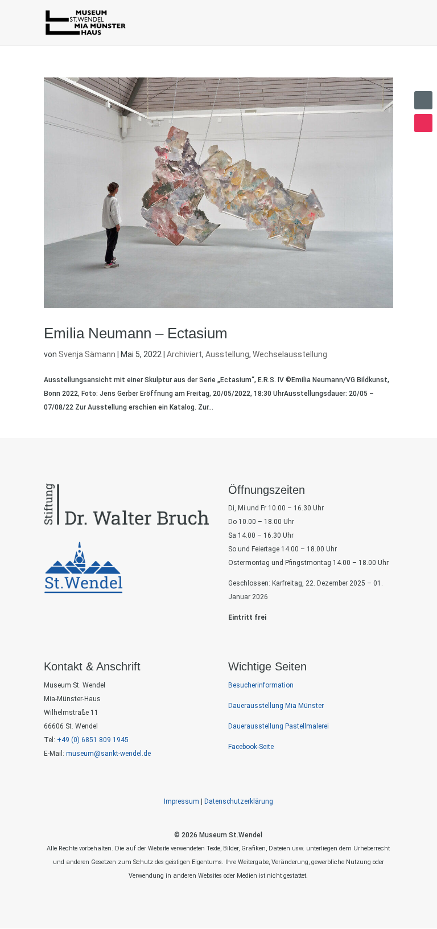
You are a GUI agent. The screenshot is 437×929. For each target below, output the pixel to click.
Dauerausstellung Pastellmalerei (278, 726)
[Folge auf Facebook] (423, 100)
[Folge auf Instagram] (423, 123)
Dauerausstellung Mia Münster (276, 706)
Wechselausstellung (290, 354)
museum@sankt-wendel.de (107, 754)
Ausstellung (227, 354)
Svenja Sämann (87, 354)
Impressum (181, 801)
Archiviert (184, 354)
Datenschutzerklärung (238, 801)
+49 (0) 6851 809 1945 (93, 740)
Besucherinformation (261, 685)
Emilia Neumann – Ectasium (136, 333)
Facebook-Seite (251, 747)
